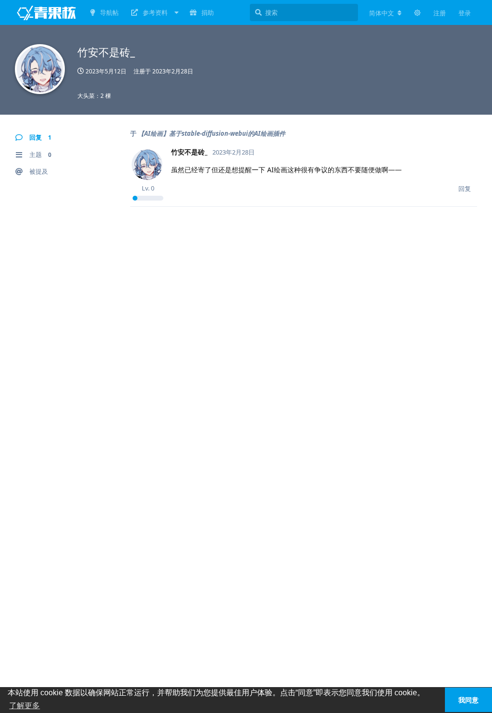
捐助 (207, 12)
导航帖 (109, 12)
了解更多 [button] (24, 705)
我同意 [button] (468, 700)
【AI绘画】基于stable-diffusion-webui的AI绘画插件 (211, 133)
